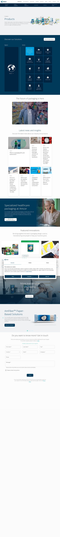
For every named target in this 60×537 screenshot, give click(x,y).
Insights (42, 1)
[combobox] (13, 352)
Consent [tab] (12, 262)
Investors (32, 1)
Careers (37, 1)
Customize (29, 276)
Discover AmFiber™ (10, 325)
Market (23, 45)
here (38, 340)
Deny (13, 276)
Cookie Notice (29, 271)
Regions (6, 45)
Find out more (29, 296)
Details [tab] (30, 262)
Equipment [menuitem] (36, 5)
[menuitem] (17, 5)
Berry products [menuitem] (26, 5)
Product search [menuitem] (6, 5)
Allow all (47, 276)
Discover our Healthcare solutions (11, 219)
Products (20, 1)
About (50, 1)
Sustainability (26, 1)
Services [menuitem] (45, 5)
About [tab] (47, 262)
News (46, 1)
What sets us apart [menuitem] (54, 5)
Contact (54, 1)
